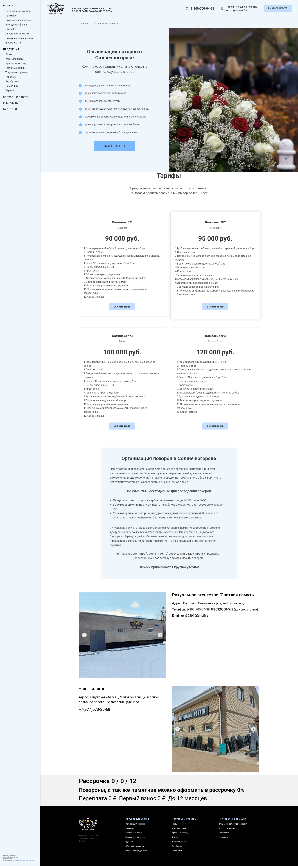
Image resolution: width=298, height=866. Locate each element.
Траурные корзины (16, 72)
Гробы (9, 54)
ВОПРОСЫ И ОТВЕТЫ (16, 97)
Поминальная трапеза (18, 20)
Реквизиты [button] (223, 837)
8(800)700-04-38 (10, 855)
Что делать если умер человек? (233, 824)
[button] (278, 8)
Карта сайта (224, 833)
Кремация (11, 15)
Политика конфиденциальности (18, 860)
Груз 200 (10, 29)
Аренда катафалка (16, 24)
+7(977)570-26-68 (94, 709)
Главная (83, 23)
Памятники (11, 85)
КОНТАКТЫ (10, 108)
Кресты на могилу (16, 63)
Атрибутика (12, 81)
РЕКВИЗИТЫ (10, 103)
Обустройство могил (17, 33)
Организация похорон (18, 11)
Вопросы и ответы (227, 828)
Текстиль (10, 76)
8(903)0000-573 (10, 858)
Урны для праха (14, 58)
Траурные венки (15, 67)
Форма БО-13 (13, 42)
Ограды (9, 90)
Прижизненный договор (19, 38)
